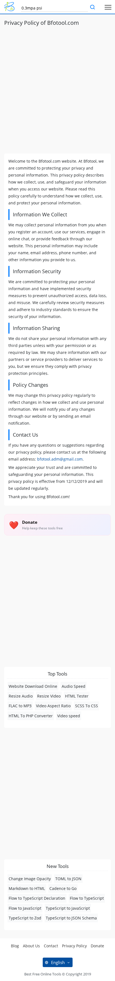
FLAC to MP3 (20, 705)
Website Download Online (33, 686)
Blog (15, 945)
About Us (31, 945)
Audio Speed (73, 686)
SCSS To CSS (86, 705)
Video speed (68, 715)
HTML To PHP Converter (31, 715)
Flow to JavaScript (25, 908)
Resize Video (49, 696)
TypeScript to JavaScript (68, 908)
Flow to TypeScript (87, 898)
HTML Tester (76, 696)
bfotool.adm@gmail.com (60, 459)
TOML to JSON (68, 878)
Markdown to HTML (27, 888)
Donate (97, 945)
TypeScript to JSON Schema (71, 918)
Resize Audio (21, 696)
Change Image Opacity (30, 878)
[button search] (92, 7)
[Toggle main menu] (108, 7)
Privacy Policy (74, 945)
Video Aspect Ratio (53, 705)
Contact (51, 945)
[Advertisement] (57, 87)
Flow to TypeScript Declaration (37, 898)
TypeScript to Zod (25, 918)
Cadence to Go (62, 888)
